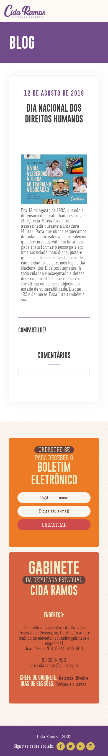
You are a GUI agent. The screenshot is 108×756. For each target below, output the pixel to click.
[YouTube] (80, 746)
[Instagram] (90, 746)
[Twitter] (70, 746)
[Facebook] (60, 746)
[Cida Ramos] (25, 11)
